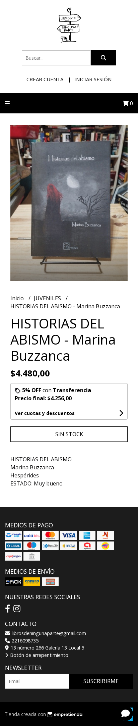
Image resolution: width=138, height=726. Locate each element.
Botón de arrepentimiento (38, 655)
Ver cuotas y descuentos (45, 413)
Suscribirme (101, 681)
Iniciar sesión (93, 79)
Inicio (17, 298)
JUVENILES (48, 298)
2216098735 (24, 640)
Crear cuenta (44, 79)
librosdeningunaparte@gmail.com (48, 633)
